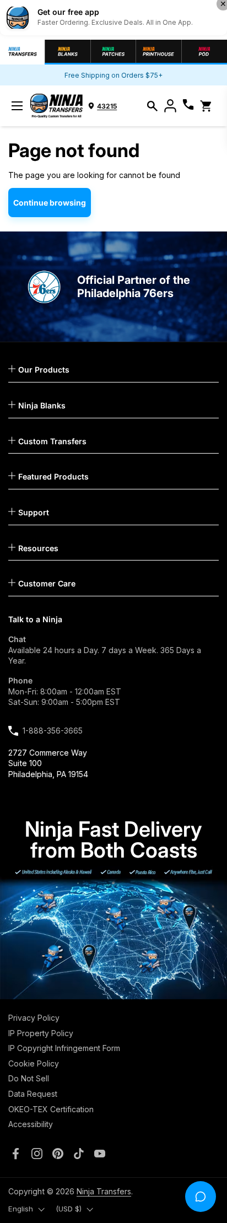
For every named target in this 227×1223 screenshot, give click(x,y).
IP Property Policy (40, 1033)
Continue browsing (49, 202)
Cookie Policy (33, 1063)
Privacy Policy (34, 1017)
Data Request (32, 1093)
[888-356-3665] (188, 106)
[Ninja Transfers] (56, 106)
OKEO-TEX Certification (51, 1109)
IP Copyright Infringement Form (64, 1048)
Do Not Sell (28, 1078)
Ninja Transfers (104, 1191)
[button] (152, 106)
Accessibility (30, 1124)
